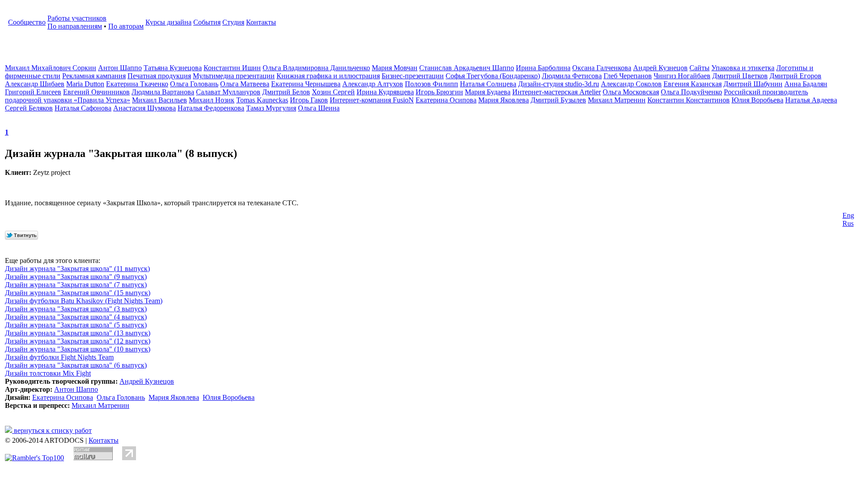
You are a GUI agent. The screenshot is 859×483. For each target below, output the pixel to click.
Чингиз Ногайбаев (682, 76)
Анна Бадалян (805, 84)
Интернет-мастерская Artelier (556, 92)
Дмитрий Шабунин (752, 84)
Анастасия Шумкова (144, 108)
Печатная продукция (159, 76)
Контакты (261, 22)
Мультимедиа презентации (234, 76)
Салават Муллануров (228, 92)
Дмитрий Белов (286, 92)
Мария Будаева (487, 92)
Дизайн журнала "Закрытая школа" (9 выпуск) (76, 276)
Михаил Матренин (617, 100)
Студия (233, 22)
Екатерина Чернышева (305, 84)
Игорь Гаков (309, 100)
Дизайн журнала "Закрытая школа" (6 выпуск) (76, 365)
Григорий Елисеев (33, 92)
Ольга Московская (631, 92)
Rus (848, 223)
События (207, 22)
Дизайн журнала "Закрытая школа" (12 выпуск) (77, 341)
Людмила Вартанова (163, 92)
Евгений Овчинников (96, 92)
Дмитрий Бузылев (558, 100)
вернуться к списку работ (52, 430)
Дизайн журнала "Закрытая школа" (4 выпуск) (76, 317)
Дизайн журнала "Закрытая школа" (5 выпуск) (76, 325)
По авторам (126, 26)
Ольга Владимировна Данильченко (316, 68)
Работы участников (76, 18)
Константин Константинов (688, 100)
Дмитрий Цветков (740, 76)
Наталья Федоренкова (211, 108)
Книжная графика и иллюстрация (328, 76)
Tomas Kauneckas (262, 100)
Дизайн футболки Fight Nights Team (59, 357)
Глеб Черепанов (628, 76)
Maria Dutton (85, 84)
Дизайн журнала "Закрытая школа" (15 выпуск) (77, 293)
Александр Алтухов (372, 84)
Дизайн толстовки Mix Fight (48, 373)
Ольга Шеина (319, 108)
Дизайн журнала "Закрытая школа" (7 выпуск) (76, 284)
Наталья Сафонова (83, 108)
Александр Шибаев (34, 84)
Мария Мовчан (394, 68)
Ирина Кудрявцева (385, 92)
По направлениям (74, 26)
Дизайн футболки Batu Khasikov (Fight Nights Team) (83, 301)
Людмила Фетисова (572, 76)
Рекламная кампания (94, 76)
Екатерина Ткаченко (137, 84)
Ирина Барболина (543, 68)
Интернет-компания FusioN (372, 100)
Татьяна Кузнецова (173, 68)
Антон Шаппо (120, 68)
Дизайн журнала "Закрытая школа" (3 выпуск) (76, 309)
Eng (848, 215)
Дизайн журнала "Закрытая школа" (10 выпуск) (77, 349)
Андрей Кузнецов (660, 68)
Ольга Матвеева (244, 84)
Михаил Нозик (211, 100)
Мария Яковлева (503, 100)
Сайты (699, 68)
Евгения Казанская (692, 84)
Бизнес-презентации (413, 76)
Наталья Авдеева (811, 100)
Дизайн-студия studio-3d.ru (558, 84)
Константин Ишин (232, 68)
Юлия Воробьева (757, 100)
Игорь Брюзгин (439, 92)
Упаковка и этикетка (742, 68)
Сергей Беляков (29, 108)
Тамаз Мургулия (271, 108)
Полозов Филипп (431, 84)
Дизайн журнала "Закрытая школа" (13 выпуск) (77, 333)
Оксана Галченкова (601, 68)
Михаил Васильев (159, 100)
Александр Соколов (631, 84)
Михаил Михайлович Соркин (50, 68)
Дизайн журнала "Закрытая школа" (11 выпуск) (77, 268)
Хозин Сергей (333, 92)
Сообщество (27, 22)
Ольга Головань (194, 84)
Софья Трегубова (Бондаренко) (493, 76)
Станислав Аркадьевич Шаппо (466, 68)
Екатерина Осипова (446, 100)
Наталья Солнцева (488, 84)
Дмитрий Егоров (795, 76)
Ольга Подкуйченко (691, 92)
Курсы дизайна (168, 22)
